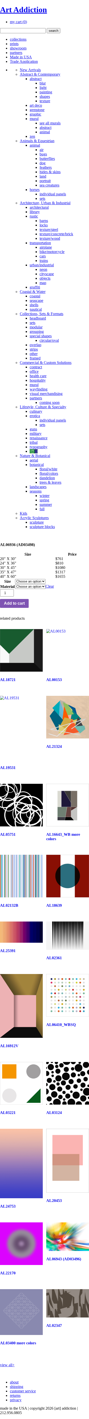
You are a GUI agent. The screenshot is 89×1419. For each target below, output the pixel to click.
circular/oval (49, 340)
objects (45, 278)
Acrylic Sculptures (34, 518)
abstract (36, 79)
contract (36, 367)
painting (46, 92)
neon (43, 269)
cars (43, 256)
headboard (38, 318)
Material (7, 586)
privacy (16, 1400)
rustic (34, 216)
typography (38, 447)
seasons (36, 491)
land (43, 176)
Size (7, 581)
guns (33, 429)
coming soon (50, 402)
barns (44, 221)
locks (44, 225)
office (34, 371)
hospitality (38, 380)
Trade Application (24, 61)
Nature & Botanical (35, 456)
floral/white (48, 469)
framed (35, 358)
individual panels (53, 194)
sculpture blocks (42, 527)
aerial (34, 460)
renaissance (38, 438)
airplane (46, 247)
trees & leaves (50, 482)
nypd (34, 451)
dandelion (47, 478)
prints (14, 44)
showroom (18, 48)
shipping (16, 1387)
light (43, 87)
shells (34, 305)
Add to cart (14, 603)
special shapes (41, 336)
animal (45, 132)
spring (44, 500)
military (36, 433)
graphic (35, 114)
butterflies (47, 158)
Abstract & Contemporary (40, 74)
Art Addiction (23, 9)
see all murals (50, 123)
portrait (45, 181)
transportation (40, 243)
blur (43, 83)
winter (44, 496)
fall (42, 509)
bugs (43, 154)
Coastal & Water (32, 292)
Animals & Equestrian (37, 141)
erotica (35, 416)
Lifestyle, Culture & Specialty (43, 407)
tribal (34, 442)
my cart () (18, 22)
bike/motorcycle (52, 252)
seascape (36, 300)
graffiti (35, 287)
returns (15, 1395)
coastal (35, 296)
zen (32, 136)
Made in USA (21, 57)
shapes (45, 96)
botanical (37, 464)
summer (46, 504)
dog (42, 163)
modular (36, 327)
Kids (23, 513)
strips (34, 349)
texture (45, 101)
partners (16, 53)
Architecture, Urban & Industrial (45, 203)
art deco (36, 105)
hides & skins (50, 172)
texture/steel (49, 229)
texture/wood (50, 238)
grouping (37, 331)
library (35, 212)
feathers (46, 167)
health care (38, 376)
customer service (23, 1391)
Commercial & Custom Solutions (45, 362)
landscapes (38, 487)
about (14, 1382)
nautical (36, 309)
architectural (39, 207)
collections (18, 39)
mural (34, 119)
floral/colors (49, 473)
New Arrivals (30, 70)
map (43, 283)
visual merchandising (46, 394)
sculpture (37, 522)
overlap (35, 345)
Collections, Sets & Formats (41, 314)
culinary (36, 411)
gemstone (37, 110)
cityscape (47, 274)
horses (35, 190)
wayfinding (38, 389)
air (42, 150)
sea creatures (49, 185)
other (34, 354)
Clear (49, 586)
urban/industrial (42, 265)
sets (42, 198)
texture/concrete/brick (56, 234)
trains (44, 260)
